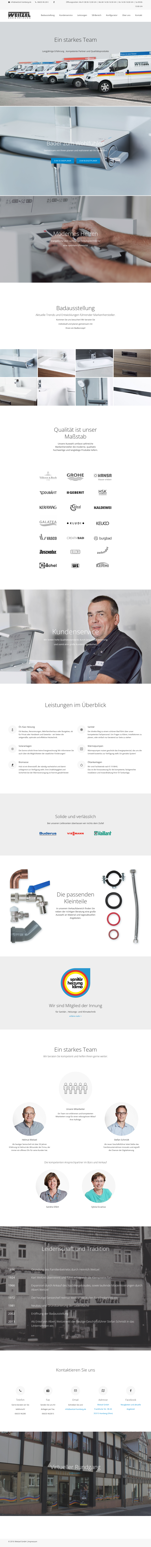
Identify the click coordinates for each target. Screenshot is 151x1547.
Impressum (32, 1541)
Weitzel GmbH (103, 1404)
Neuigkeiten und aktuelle (131, 1404)
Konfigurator (111, 15)
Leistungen (82, 15)
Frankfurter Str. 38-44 (103, 1409)
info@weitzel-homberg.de (21, 2)
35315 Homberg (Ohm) (103, 1413)
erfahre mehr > (75, 1016)
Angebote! (131, 1409)
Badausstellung (48, 15)
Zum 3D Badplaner (62, 160)
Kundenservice (66, 15)
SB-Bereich (96, 15)
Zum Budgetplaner (88, 160)
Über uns (126, 15)
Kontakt (138, 15)
